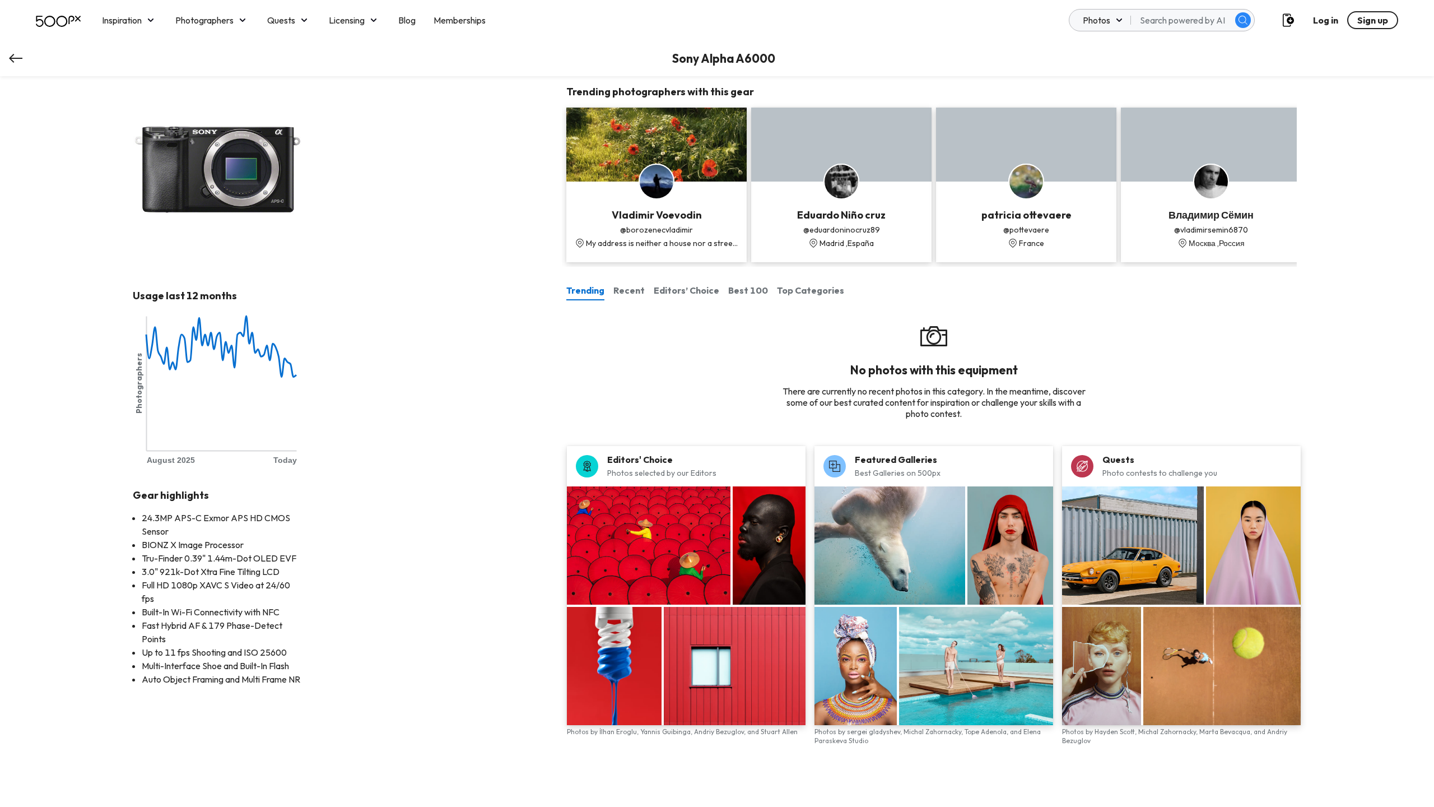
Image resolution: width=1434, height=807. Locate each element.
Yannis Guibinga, (667, 731)
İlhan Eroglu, (619, 731)
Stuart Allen (779, 731)
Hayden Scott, (1116, 731)
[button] (1243, 20)
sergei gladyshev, (875, 731)
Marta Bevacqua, (1226, 731)
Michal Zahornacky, (934, 731)
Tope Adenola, (987, 731)
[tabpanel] (933, 540)
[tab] (587, 290)
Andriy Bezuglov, (720, 731)
